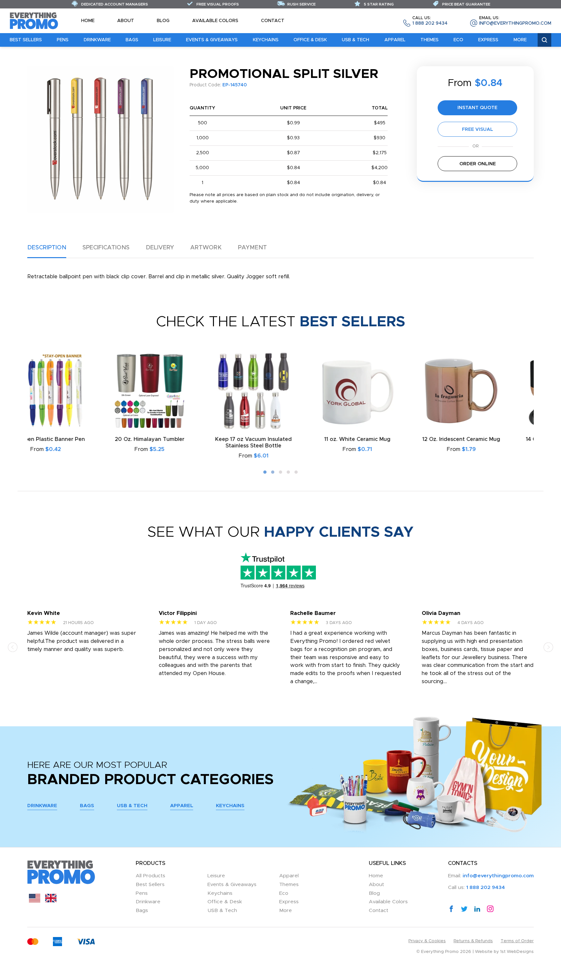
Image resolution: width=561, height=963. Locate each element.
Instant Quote (477, 107)
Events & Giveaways (212, 40)
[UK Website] (50, 900)
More (520, 40)
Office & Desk (310, 40)
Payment (252, 248)
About (125, 21)
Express (488, 40)
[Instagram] (490, 909)
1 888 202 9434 (429, 21)
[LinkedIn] (477, 909)
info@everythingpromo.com (515, 21)
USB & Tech (355, 40)
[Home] (34, 20)
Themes (429, 40)
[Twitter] (464, 909)
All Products (150, 875)
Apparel (394, 40)
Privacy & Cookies (427, 941)
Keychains (266, 40)
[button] (265, 472)
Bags (132, 40)
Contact (272, 21)
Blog (163, 21)
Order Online (477, 163)
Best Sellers (26, 40)
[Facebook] (451, 909)
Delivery (160, 248)
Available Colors (215, 21)
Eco (458, 40)
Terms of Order (517, 941)
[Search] (544, 40)
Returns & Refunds (473, 941)
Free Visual (477, 129)
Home (87, 21)
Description (46, 248)
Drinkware (97, 40)
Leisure (162, 40)
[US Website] (34, 900)
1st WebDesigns (517, 952)
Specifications (106, 248)
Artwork (206, 248)
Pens (63, 40)
